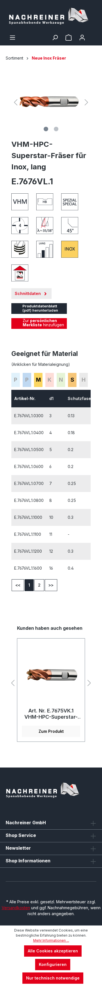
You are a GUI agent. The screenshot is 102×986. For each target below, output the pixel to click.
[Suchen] (55, 37)
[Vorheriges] (15, 102)
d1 (52, 398)
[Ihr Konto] (82, 37)
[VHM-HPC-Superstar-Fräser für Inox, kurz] (51, 675)
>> (51, 585)
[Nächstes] (86, 102)
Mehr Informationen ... (51, 940)
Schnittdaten (28, 293)
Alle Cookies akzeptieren (53, 950)
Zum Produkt (51, 731)
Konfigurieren (53, 964)
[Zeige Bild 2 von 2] (56, 129)
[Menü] (12, 37)
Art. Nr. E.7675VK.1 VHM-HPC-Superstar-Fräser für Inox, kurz (51, 714)
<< (17, 585)
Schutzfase (80, 398)
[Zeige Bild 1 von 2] (46, 129)
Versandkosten (16, 907)
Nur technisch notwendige (53, 978)
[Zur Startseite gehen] (51, 17)
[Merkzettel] (68, 37)
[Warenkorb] (92, 35)
